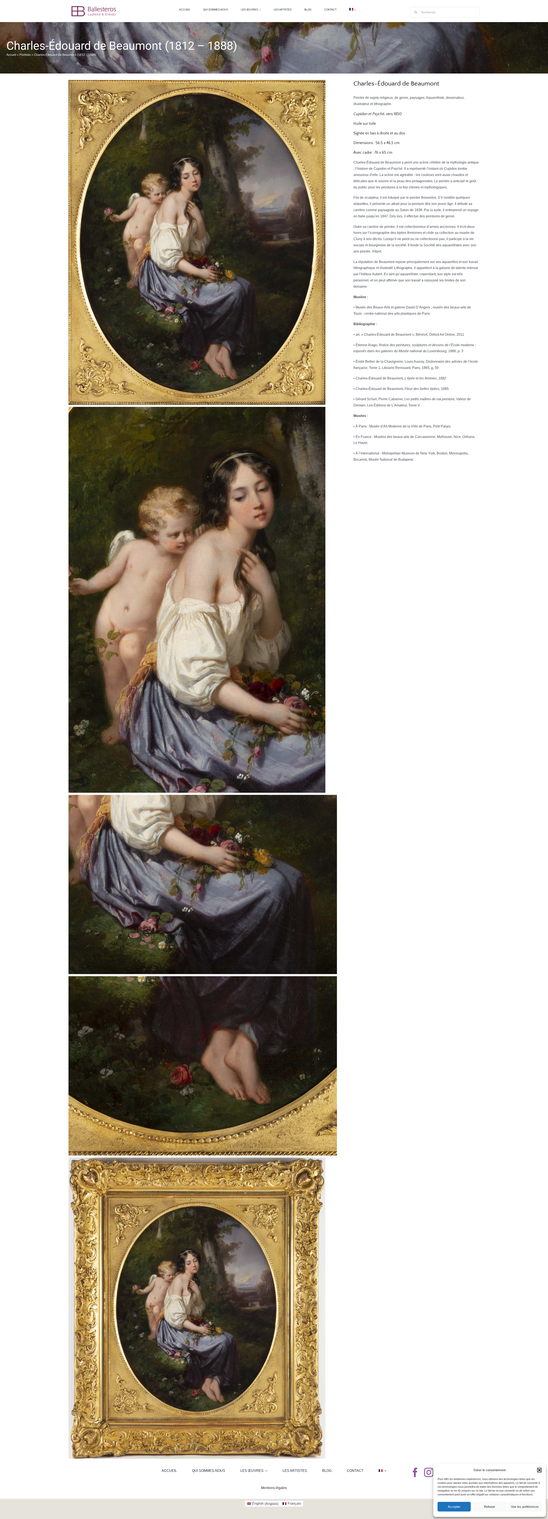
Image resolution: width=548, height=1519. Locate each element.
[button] (539, 1470)
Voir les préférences (525, 1506)
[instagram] (428, 1472)
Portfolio (25, 54)
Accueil (11, 54)
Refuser (489, 1506)
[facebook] (415, 1472)
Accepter (454, 1506)
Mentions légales (274, 1488)
